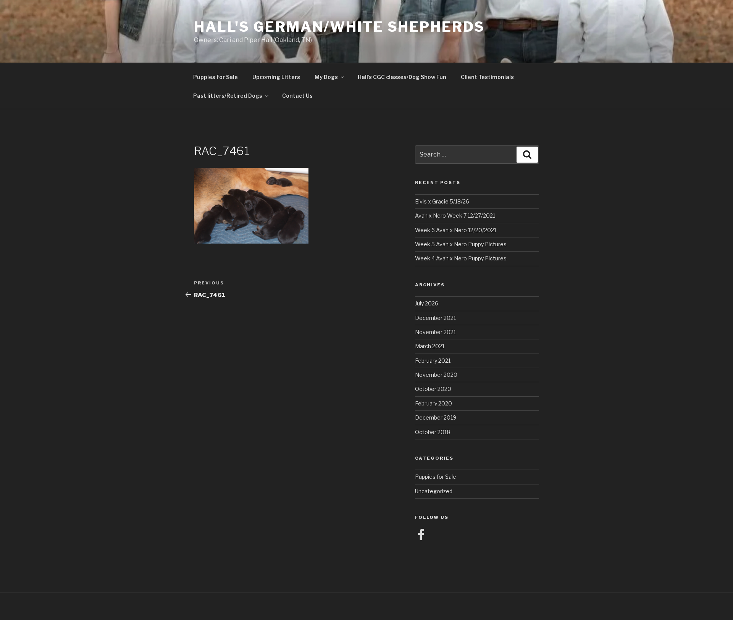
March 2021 (429, 346)
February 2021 (432, 360)
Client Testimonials (487, 77)
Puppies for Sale (215, 77)
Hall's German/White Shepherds (339, 26)
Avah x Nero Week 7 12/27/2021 (455, 215)
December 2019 (435, 417)
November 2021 (435, 332)
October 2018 (432, 432)
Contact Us (297, 95)
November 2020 (436, 374)
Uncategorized (433, 491)
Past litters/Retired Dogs (227, 95)
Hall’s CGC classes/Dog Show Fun (402, 77)
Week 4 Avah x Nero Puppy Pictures (461, 258)
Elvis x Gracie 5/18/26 (442, 201)
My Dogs (326, 77)
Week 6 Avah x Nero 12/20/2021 (455, 230)
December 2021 (435, 318)
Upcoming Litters (276, 77)
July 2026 (426, 303)
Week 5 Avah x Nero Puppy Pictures (461, 244)
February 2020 (433, 403)
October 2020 (433, 389)
